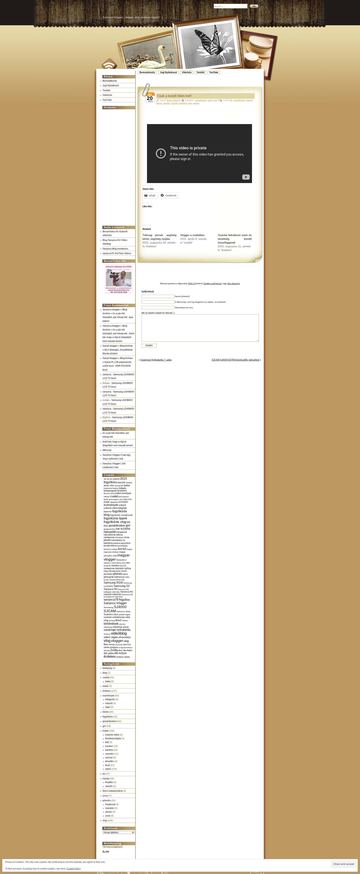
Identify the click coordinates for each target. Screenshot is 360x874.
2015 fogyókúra (115, 480)
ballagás (122, 488)
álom (120, 650)
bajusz (115, 488)
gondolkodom (117, 525)
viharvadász (124, 637)
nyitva (127, 568)
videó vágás (111, 637)
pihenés (117, 573)
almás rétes (109, 485)
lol (124, 548)
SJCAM (110, 611)
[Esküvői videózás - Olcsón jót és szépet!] (119, 294)
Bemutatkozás (147, 72)
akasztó (121, 482)
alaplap (129, 483)
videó (108, 769)
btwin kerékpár (123, 493)
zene (106, 647)
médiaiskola (109, 568)
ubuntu (122, 624)
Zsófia (114, 650)
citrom (106, 496)
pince (125, 574)
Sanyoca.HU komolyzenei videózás (118, 595)
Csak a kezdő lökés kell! (174, 96)
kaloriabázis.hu (118, 540)
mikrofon (107, 563)
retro (127, 577)
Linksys (114, 549)
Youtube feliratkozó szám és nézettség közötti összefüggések (235, 239)
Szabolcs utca (111, 614)
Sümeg (112, 620)
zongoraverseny (125, 647)
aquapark (119, 486)
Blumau (107, 493)
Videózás (187, 72)
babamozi (108, 488)
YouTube (213, 72)
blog (105, 673)
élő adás (109, 653)
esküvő (122, 505)
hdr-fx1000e (123, 528)
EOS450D (123, 502)
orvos (124, 571)
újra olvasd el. (233, 283)
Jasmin (108, 786)
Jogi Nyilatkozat (168, 72)
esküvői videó (111, 508)
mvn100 (122, 566)
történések (111, 623)
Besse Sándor (173, 100)
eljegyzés (114, 502)
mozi (124, 563)
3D (108, 479)
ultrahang (108, 627)
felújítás (122, 508)
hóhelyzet (119, 537)
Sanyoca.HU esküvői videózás (118, 593)
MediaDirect (121, 560)
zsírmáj (107, 650)
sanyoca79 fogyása (117, 599)
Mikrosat (107, 450)
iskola (126, 537)
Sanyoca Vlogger (115, 603)
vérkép (111, 644)
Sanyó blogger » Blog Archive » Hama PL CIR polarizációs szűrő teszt (118, 362)
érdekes (110, 656)
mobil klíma (116, 563)
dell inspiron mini (116, 499)
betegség (107, 668)
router (106, 580)
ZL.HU (106, 851)
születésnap (118, 617)
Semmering (108, 607)
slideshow (121, 611)
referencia (119, 577)
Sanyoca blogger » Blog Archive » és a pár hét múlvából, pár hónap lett (115, 313)
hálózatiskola (110, 535)
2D (105, 479)
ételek (106, 712)
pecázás (108, 574)
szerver (108, 617)
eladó (107, 502)
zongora (114, 647)
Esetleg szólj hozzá (212, 283)
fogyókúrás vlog (115, 522)
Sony (128, 611)
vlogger (117, 641)
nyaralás (119, 568)
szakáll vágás (124, 614)
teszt (119, 620)
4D (111, 479)
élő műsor (120, 653)
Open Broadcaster (112, 571)
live (120, 548)
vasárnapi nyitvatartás (117, 629)
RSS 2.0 (192, 283)
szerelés (109, 754)
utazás (126, 627)
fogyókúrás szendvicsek (121, 515)
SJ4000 (120, 607)
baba (127, 485)
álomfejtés (127, 650)
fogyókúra (108, 716)
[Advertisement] (118, 166)
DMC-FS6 (128, 499)
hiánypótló (110, 531)
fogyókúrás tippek (115, 518)
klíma (113, 545)
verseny (107, 634)
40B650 (116, 479)
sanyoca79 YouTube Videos (117, 253)
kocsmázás (122, 546)
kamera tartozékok (121, 543)
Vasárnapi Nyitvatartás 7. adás (156, 360)
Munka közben (110, 353)
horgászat (122, 532)
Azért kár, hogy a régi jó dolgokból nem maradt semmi (118, 337)
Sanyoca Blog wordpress (115, 248)
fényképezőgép (113, 738)
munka (115, 565)
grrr (128, 525)
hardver (109, 746)
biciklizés (122, 490)
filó (231, 100)
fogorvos (108, 511)
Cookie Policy (74, 868)
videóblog (119, 633)
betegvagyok (110, 490)
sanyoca (107, 374)
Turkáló (200, 72)
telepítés (109, 761)
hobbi (105, 731)
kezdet (107, 545)
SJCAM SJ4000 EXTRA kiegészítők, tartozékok (235, 360)
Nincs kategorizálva (113, 791)
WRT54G (127, 645)
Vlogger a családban (192, 235)
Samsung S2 (122, 585)
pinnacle (109, 576)
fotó (128, 522)
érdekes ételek (123, 657)
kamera (108, 542)
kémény (107, 549)
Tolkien (125, 620)
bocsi (113, 493)
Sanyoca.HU (110, 589)
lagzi (107, 707)
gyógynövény (109, 529)
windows (119, 645)
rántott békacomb (116, 580)
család (114, 496)
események (111, 504)
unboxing (117, 627)
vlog (107, 641)
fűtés (106, 526)
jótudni (107, 540)
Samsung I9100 (113, 582)
